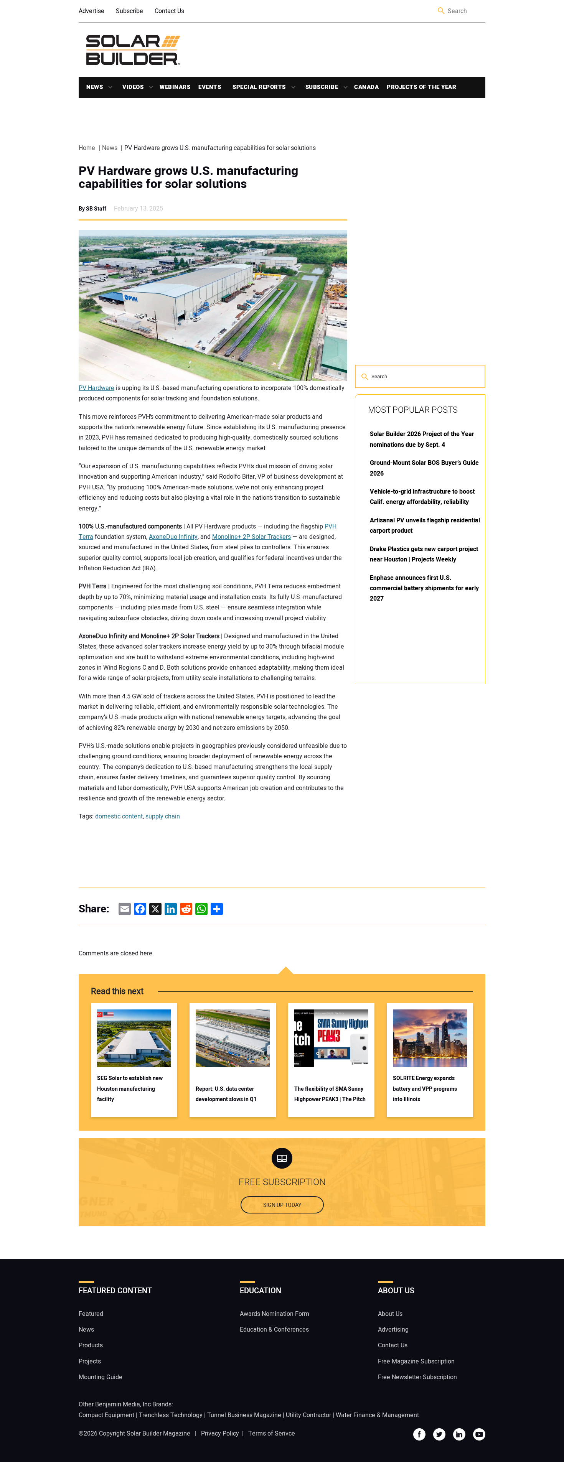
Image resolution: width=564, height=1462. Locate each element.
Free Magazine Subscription (416, 1361)
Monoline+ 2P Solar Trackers (251, 537)
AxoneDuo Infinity (173, 537)
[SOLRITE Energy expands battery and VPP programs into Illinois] (430, 1038)
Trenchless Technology (171, 1415)
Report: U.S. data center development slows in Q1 (226, 1094)
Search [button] (441, 11)
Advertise (91, 11)
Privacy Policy (220, 1433)
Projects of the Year (421, 87)
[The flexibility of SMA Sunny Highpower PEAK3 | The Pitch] (331, 1038)
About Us (390, 1314)
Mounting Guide (100, 1377)
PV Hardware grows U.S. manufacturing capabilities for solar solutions (188, 178)
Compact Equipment (106, 1415)
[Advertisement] (412, 806)
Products (91, 1345)
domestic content (119, 816)
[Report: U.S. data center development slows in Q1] (233, 1038)
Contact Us (169, 11)
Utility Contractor (308, 1415)
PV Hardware (96, 388)
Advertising (393, 1329)
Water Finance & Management (377, 1415)
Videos (132, 87)
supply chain (162, 816)
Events (209, 87)
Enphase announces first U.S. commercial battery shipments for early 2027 (424, 588)
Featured (91, 1314)
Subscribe (129, 11)
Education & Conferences (274, 1329)
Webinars (175, 87)
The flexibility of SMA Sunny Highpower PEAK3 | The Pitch (330, 1094)
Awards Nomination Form (274, 1314)
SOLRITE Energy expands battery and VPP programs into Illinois (425, 1088)
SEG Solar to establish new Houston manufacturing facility (130, 1088)
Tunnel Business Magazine (244, 1415)
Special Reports (259, 87)
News (94, 87)
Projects (90, 1361)
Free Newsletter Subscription (417, 1377)
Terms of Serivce (271, 1433)
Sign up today (282, 1205)
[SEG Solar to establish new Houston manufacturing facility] (134, 1038)
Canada (366, 87)
